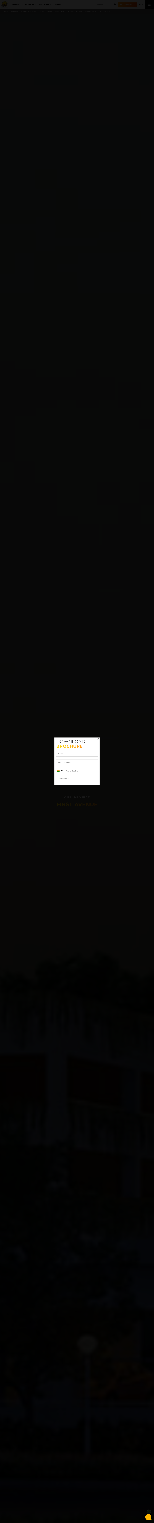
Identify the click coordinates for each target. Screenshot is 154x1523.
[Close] (98, 738)
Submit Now (63, 779)
